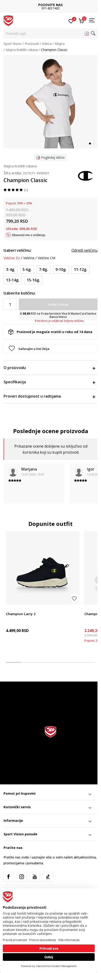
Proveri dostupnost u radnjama (32, 396)
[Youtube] (34, 876)
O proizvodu (15, 367)
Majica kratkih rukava (22, 49)
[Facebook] (8, 876)
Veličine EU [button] (12, 258)
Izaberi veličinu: (17, 250)
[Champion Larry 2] (43, 568)
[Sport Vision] (8, 20)
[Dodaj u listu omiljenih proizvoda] (74, 598)
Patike (10, 608)
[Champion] (85, 175)
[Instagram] (21, 876)
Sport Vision (13, 43)
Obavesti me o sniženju (28, 235)
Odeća (47, 43)
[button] (50, 33)
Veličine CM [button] (46, 258)
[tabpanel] (50, 101)
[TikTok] (48, 876)
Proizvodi (32, 43)
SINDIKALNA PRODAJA (75, 5)
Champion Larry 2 (21, 613)
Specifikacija (15, 381)
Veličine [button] (29, 258)
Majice (60, 43)
